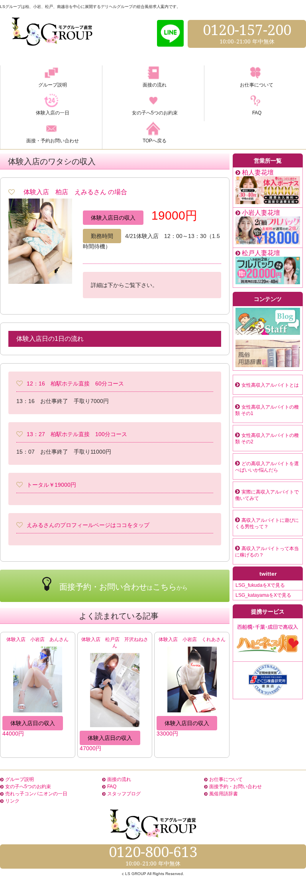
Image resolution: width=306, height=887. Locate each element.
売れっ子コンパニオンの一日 (36, 794)
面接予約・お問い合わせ (235, 786)
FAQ (111, 786)
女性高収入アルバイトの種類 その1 (267, 410)
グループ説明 (19, 779)
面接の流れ (119, 779)
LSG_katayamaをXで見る (263, 595)
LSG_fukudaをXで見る (260, 585)
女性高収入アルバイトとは (270, 385)
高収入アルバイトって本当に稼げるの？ (267, 552)
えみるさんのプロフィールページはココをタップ (88, 525)
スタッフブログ (124, 794)
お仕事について (226, 779)
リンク (12, 801)
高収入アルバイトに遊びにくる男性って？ (267, 523)
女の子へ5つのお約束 (28, 786)
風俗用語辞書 (223, 794)
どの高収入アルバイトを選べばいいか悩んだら (267, 467)
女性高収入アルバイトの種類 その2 (267, 438)
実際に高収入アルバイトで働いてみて (267, 495)
